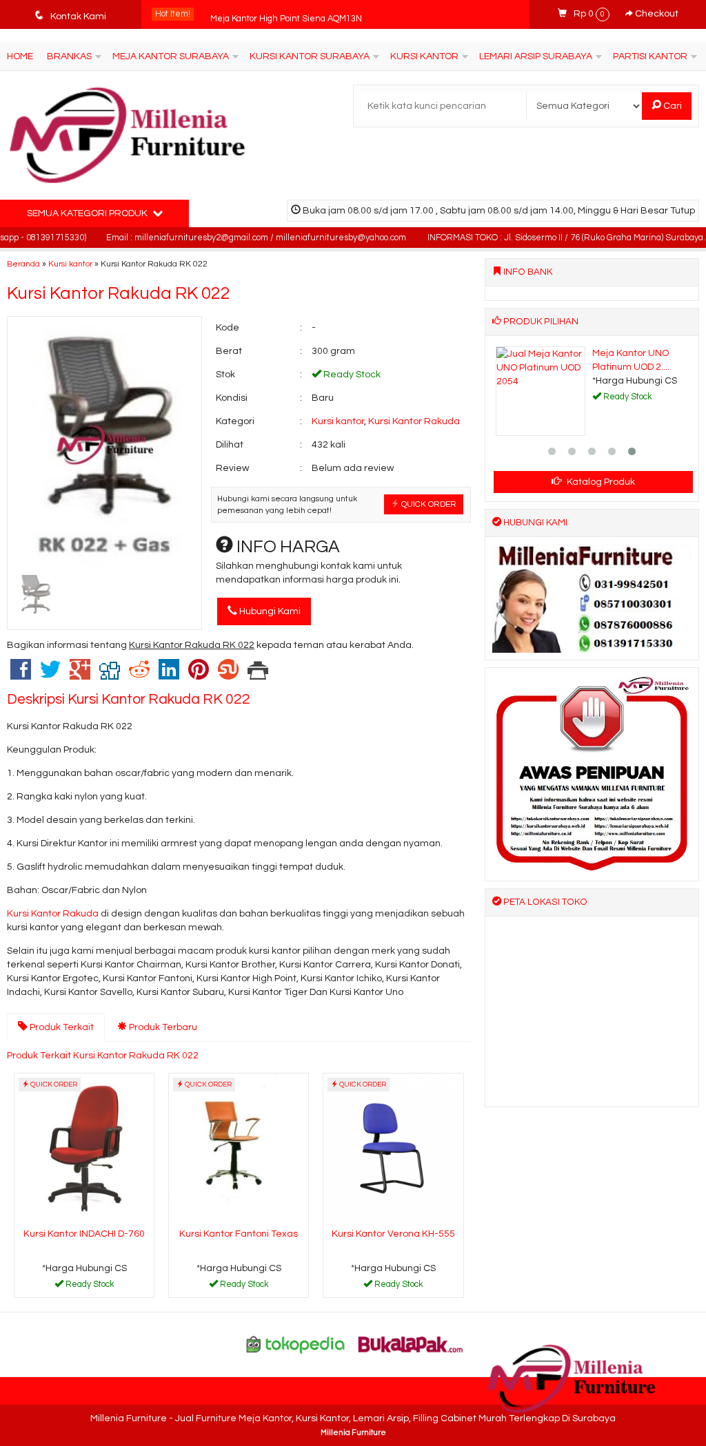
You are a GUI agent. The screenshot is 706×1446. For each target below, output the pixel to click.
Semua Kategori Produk (88, 213)
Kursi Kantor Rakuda (414, 421)
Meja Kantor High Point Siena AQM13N (286, 14)
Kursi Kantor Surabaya (310, 56)
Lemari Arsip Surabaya (535, 56)
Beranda (23, 264)
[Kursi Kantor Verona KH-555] (393, 1148)
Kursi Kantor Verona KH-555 (393, 1234)
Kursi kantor (70, 264)
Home (20, 56)
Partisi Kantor (650, 56)
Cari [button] (671, 106)
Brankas (69, 56)
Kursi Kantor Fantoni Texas (238, 1234)
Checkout (655, 14)
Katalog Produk (600, 482)
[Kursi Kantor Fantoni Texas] (238, 1148)
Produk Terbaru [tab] (162, 1027)
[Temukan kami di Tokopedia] (295, 1344)
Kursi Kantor (424, 56)
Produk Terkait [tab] (61, 1027)
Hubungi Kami (269, 611)
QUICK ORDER (427, 504)
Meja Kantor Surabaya (170, 56)
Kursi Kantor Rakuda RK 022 (118, 293)
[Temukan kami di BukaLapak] (410, 1344)
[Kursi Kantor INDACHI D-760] (84, 1148)
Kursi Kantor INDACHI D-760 (84, 1234)
